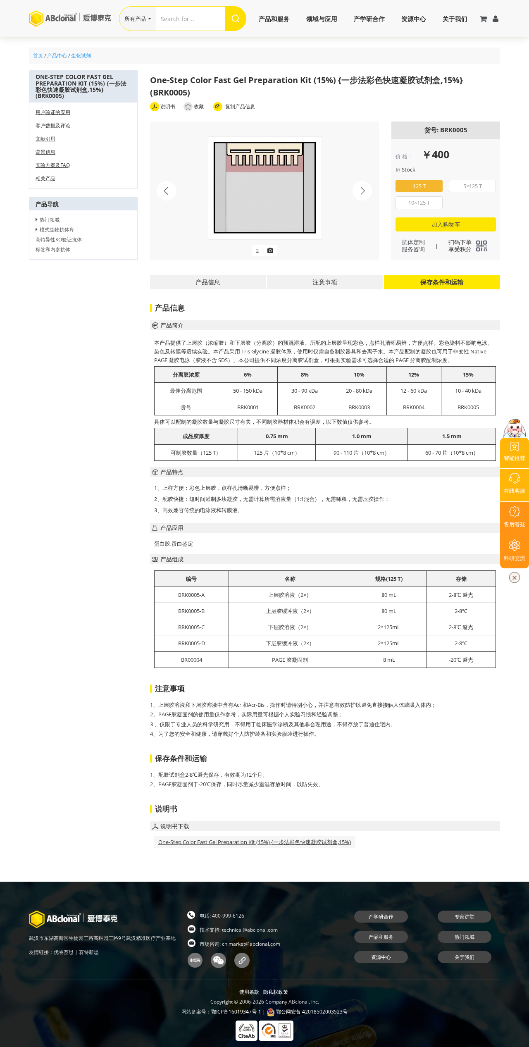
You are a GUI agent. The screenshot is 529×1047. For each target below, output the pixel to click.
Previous (166, 191)
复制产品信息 (239, 106)
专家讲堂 (464, 916)
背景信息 (45, 151)
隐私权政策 (275, 991)
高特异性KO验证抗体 (59, 239)
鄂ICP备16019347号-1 (236, 1011)
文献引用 (45, 138)
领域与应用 (321, 18)
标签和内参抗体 (53, 249)
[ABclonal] (74, 18)
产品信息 (207, 282)
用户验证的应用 (53, 112)
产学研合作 (369, 18)
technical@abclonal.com (250, 929)
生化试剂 (81, 55)
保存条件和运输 (442, 282)
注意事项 (324, 282)
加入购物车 (445, 224)
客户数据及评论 (53, 125)
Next (362, 191)
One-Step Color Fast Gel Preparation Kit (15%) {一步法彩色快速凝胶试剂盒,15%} (254, 842)
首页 (38, 55)
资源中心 (413, 18)
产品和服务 (274, 18)
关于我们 (455, 18)
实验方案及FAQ (53, 165)
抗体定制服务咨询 (413, 245)
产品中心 (57, 55)
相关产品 (45, 178)
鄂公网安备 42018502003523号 (311, 1011)
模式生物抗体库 (57, 229)
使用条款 (249, 991)
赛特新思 (89, 952)
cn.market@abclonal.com (251, 943)
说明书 (167, 106)
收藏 (199, 106)
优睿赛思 (64, 952)
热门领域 (50, 219)
